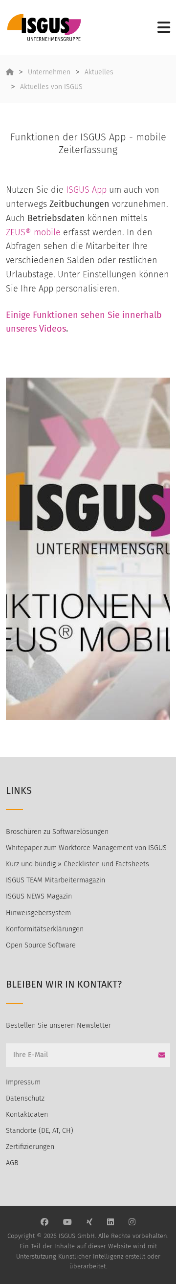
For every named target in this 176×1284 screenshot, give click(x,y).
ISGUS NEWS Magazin (39, 896)
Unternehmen (49, 72)
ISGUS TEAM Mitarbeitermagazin (55, 880)
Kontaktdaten (27, 1114)
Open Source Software (41, 945)
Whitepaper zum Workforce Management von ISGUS (86, 848)
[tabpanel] (88, 549)
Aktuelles (99, 72)
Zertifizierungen (30, 1147)
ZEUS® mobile (33, 232)
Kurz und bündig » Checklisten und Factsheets (77, 864)
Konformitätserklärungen (45, 929)
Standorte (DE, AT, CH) (39, 1130)
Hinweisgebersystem (38, 913)
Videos (52, 328)
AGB (12, 1163)
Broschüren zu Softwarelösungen (57, 832)
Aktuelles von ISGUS (51, 87)
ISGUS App (86, 189)
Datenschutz (25, 1098)
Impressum (23, 1082)
